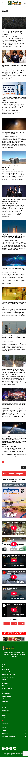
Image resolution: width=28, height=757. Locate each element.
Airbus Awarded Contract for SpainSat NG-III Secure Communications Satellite (14, 269)
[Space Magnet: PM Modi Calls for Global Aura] (14, 56)
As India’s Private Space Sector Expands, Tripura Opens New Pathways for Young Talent (14, 98)
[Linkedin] (15, 623)
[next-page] (12, 462)
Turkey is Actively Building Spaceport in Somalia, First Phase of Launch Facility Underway (14, 337)
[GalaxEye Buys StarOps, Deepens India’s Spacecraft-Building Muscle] (14, 191)
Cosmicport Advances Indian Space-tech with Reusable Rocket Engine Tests (14, 302)
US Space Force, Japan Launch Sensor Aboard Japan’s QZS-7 (13, 133)
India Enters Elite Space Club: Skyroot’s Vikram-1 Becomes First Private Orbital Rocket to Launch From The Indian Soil (13, 371)
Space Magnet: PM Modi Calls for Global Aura (14, 65)
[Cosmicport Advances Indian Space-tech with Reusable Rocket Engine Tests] (14, 293)
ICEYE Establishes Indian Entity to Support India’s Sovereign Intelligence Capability (13, 33)
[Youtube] (14, 748)
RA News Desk (5, 36)
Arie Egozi (4, 341)
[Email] (19, 623)
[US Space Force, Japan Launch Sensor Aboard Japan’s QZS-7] (14, 124)
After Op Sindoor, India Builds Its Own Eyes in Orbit (13, 166)
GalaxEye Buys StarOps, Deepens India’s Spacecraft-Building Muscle (14, 200)
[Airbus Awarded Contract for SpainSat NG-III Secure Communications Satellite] (14, 260)
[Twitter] (8, 623)
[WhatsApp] (12, 623)
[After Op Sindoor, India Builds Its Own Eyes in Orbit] (14, 157)
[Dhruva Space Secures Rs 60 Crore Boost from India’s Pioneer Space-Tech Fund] (14, 394)
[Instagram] (7, 748)
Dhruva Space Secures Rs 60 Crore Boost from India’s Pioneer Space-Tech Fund (14, 403)
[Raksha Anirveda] (14, 2)
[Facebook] (5, 623)
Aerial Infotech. (17, 754)
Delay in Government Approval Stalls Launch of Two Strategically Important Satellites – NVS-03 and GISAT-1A (13, 236)
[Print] (22, 623)
